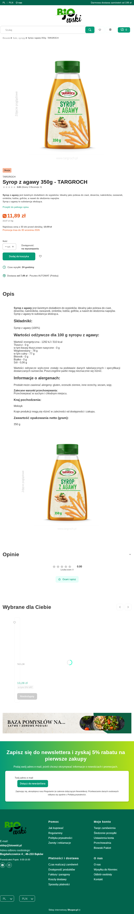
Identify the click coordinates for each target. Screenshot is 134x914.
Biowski (6, 38)
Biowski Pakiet (102, 848)
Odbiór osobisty (103, 874)
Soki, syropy (19, 38)
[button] (89, 30)
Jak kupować (56, 828)
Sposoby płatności (59, 884)
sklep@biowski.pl (11, 845)
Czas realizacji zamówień (63, 864)
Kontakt (98, 879)
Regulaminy (55, 833)
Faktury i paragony (59, 874)
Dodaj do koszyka (19, 256)
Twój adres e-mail (24, 777)
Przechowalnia (102, 842)
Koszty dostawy (57, 879)
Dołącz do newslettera (32, 783)
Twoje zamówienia (105, 828)
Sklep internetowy (63, 909)
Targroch (9, 176)
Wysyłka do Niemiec (105, 869)
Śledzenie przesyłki (105, 833)
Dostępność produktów (61, 869)
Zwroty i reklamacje (59, 842)
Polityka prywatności (60, 838)
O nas (19, 2)
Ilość (5, 241)
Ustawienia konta (104, 838)
